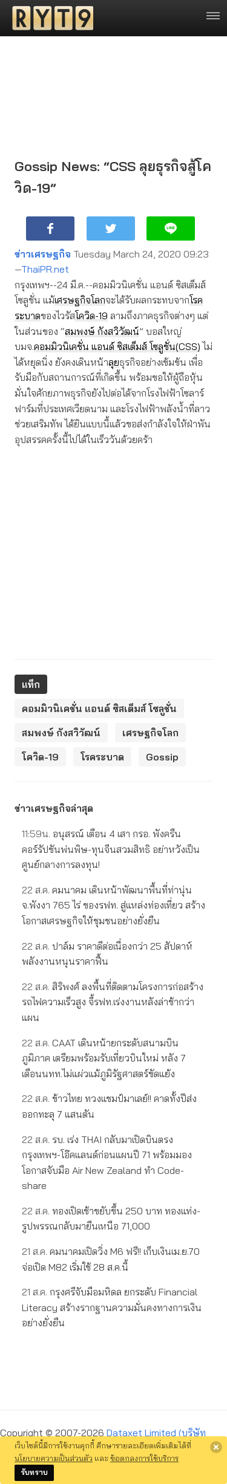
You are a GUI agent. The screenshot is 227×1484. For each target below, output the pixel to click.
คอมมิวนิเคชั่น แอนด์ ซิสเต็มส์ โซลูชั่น (105, 346)
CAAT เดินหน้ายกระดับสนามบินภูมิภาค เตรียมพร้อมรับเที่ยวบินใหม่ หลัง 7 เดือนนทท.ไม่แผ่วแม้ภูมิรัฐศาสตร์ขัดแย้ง (104, 1058)
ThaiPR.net (45, 269)
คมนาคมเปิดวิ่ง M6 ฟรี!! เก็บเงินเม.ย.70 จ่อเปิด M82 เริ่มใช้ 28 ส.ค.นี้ (111, 1259)
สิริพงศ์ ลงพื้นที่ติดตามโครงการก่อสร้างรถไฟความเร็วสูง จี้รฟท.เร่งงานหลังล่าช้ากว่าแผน (112, 1001)
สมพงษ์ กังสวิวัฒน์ (102, 331)
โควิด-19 (91, 315)
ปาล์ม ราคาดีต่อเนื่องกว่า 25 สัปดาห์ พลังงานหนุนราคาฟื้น (107, 954)
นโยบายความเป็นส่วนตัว (54, 1458)
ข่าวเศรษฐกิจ (43, 254)
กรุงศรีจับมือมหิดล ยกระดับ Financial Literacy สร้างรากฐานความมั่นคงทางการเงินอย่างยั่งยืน (112, 1307)
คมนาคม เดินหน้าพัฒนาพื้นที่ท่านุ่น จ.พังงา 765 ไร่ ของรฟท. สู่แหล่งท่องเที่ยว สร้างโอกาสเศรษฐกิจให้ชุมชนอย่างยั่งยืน (113, 905)
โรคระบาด (102, 757)
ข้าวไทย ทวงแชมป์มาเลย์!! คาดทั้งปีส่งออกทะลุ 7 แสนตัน (109, 1106)
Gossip (162, 757)
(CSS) (188, 346)
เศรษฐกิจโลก (79, 300)
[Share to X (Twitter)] (111, 228)
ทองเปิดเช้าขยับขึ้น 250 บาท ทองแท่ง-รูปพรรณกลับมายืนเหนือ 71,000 (111, 1219)
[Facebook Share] (50, 228)
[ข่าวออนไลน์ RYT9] (49, 18)
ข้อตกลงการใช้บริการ (144, 1458)
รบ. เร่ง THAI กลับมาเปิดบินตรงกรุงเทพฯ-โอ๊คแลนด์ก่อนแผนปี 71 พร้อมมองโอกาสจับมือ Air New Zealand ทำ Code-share (107, 1162)
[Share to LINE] (170, 228)
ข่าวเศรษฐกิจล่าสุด (54, 808)
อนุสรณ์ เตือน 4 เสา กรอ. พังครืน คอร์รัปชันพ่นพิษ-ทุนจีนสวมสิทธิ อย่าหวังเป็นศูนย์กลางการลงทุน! (111, 849)
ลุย (113, 362)
